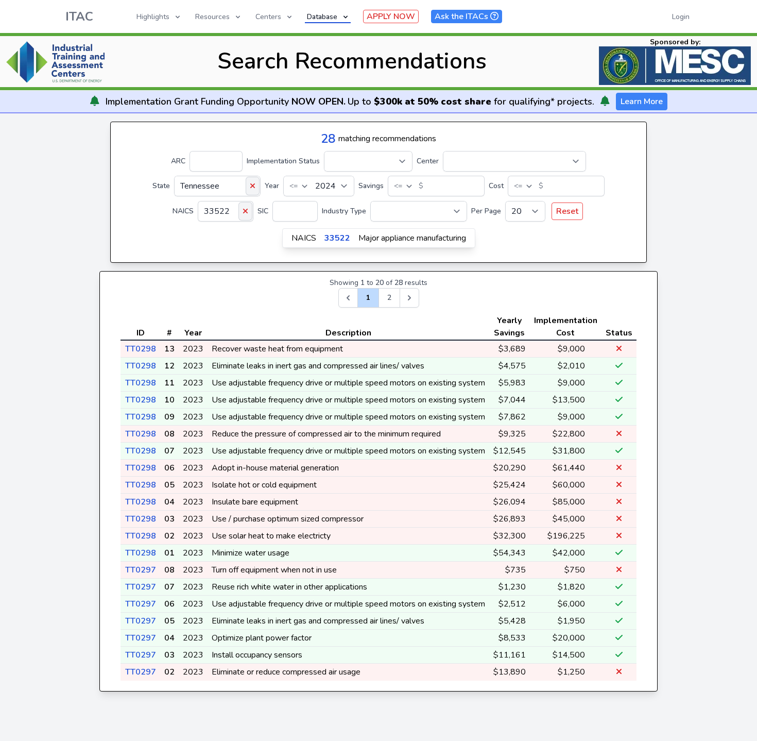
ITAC (79, 16)
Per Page (486, 211)
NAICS (183, 211)
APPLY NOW (391, 16)
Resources (212, 17)
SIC (262, 211)
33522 (337, 238)
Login (681, 17)
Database (322, 17)
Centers (268, 17)
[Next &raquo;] (409, 298)
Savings (371, 186)
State (161, 186)
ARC (178, 161)
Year (272, 186)
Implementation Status (283, 161)
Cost (496, 186)
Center (428, 161)
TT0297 (140, 570)
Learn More (642, 101)
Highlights (152, 17)
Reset (567, 211)
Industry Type (344, 211)
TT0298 (140, 349)
